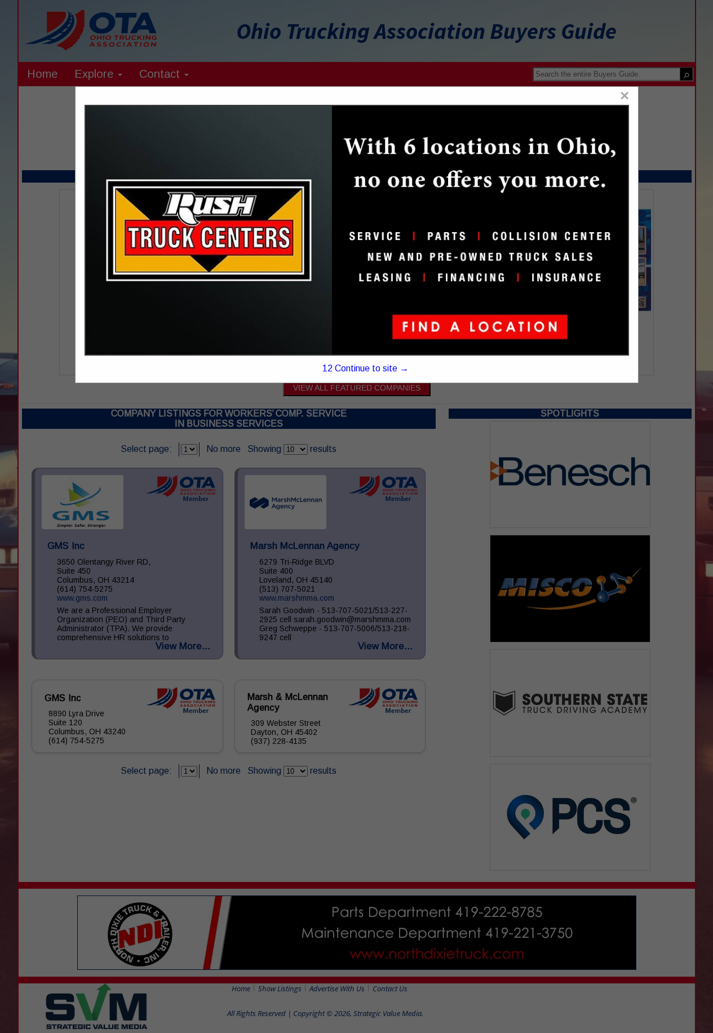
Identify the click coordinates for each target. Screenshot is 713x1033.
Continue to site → (366, 368)
